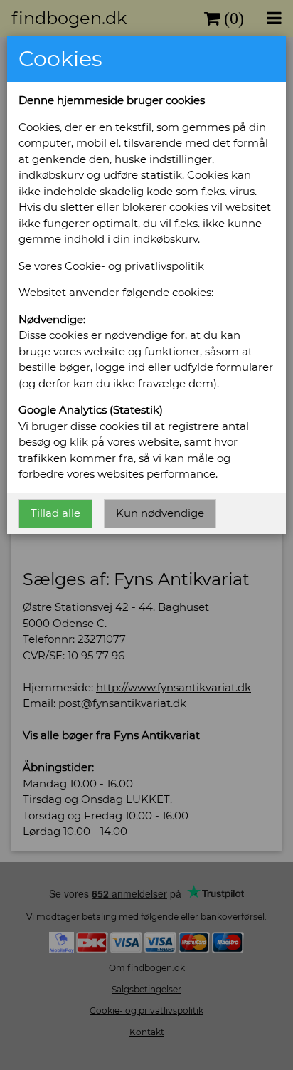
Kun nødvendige (160, 513)
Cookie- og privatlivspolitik (134, 266)
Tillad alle (55, 513)
